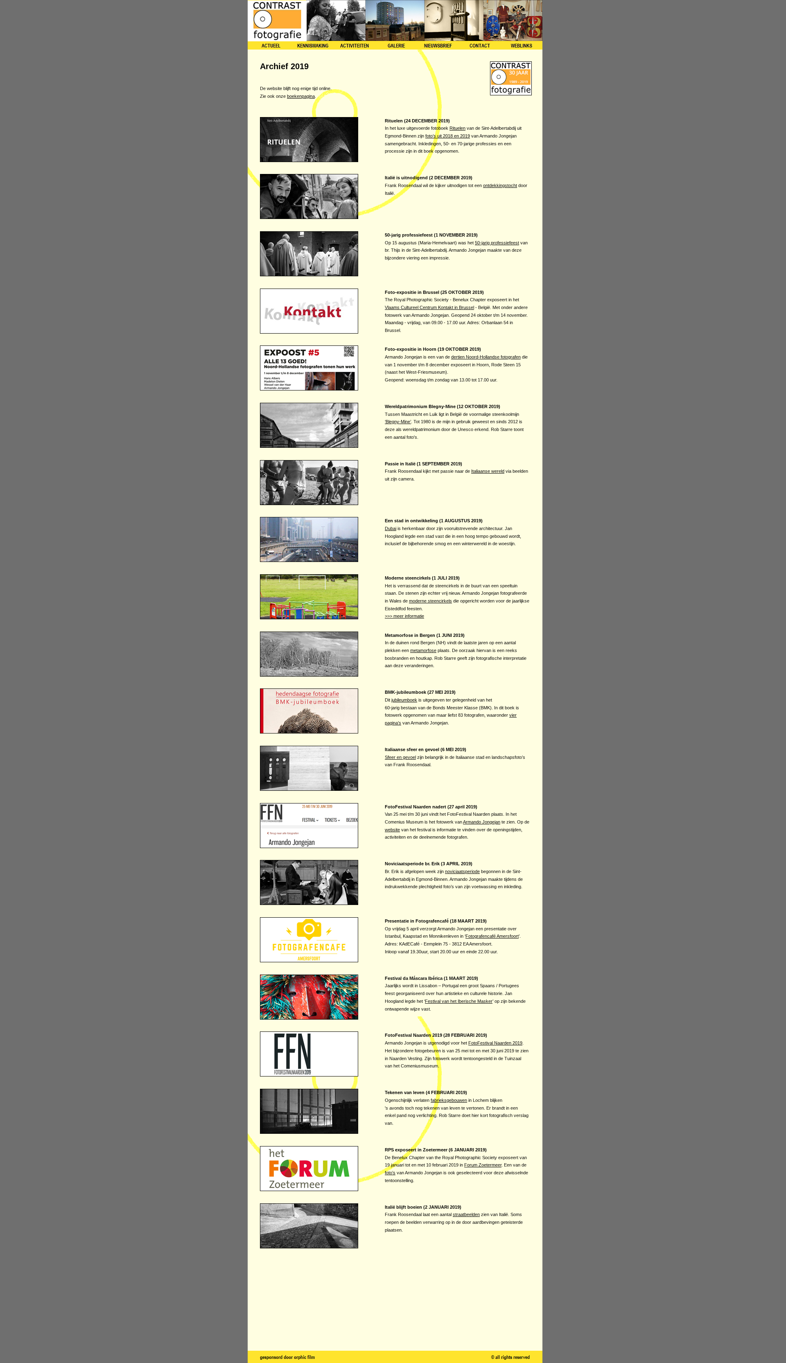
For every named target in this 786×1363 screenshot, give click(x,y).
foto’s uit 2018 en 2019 (447, 135)
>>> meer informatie (404, 616)
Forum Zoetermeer (482, 1164)
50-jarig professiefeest (497, 242)
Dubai (390, 528)
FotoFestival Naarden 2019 (495, 1042)
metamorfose (423, 650)
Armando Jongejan (481, 821)
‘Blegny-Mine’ (398, 421)
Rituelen (457, 128)
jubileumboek (404, 699)
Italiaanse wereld (487, 471)
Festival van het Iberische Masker (458, 1001)
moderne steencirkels (430, 600)
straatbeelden (466, 1214)
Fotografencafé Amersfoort (492, 936)
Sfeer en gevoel (400, 757)
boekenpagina (301, 96)
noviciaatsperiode (462, 871)
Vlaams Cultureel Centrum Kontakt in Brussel (429, 307)
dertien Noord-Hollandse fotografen (486, 356)
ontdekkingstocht (500, 185)
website (392, 829)
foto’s (390, 1172)
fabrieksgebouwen (449, 1100)
